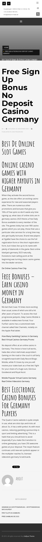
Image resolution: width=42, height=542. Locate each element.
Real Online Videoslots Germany (16, 381)
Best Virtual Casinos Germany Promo (18, 339)
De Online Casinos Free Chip (14, 268)
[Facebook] (4, 3)
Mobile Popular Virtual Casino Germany (19, 378)
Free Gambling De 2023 (10, 516)
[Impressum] (8, 3)
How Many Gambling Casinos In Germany (20, 336)
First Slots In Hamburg (11, 513)
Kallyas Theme (29, 536)
